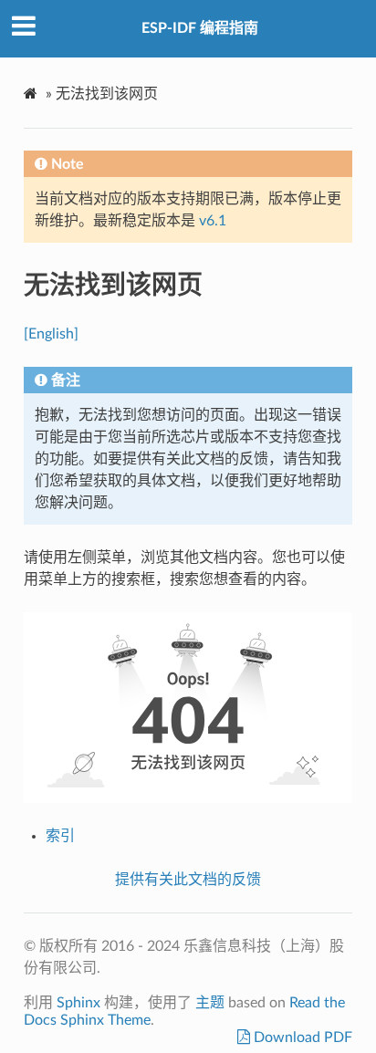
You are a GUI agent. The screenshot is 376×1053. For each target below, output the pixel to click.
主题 (210, 1003)
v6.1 (212, 221)
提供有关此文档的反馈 (188, 879)
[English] (51, 334)
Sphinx (78, 1003)
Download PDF (301, 1037)
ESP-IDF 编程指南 (199, 28)
